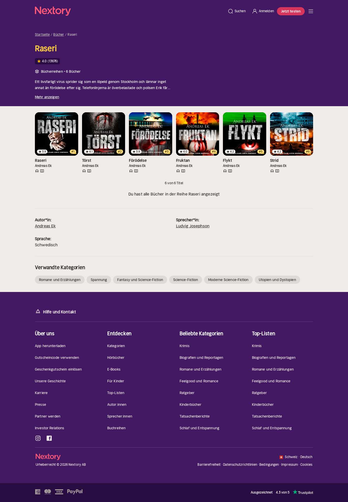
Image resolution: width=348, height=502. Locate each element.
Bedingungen (269, 464)
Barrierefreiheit (209, 464)
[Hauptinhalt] (311, 11)
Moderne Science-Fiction (228, 279)
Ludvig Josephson (193, 225)
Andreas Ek (45, 225)
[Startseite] (129, 11)
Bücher (58, 35)
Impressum (289, 464)
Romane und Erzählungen (60, 279)
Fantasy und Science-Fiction (140, 279)
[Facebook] (49, 438)
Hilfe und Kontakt (59, 312)
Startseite (42, 35)
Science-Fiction (185, 279)
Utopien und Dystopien (277, 279)
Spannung (99, 279)
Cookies (306, 465)
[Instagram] (38, 438)
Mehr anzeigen (47, 97)
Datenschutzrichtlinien (240, 464)
